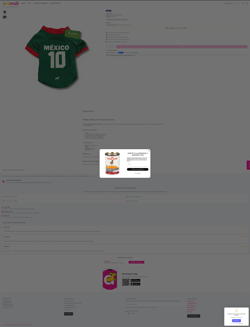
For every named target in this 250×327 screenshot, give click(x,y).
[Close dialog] (149, 150)
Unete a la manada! (138, 169)
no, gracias (137, 173)
